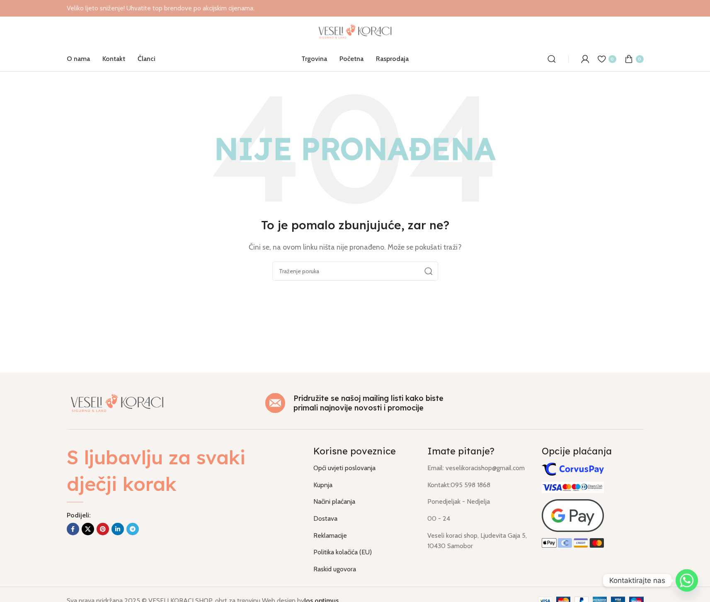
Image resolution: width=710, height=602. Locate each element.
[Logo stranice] (355, 31)
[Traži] (551, 59)
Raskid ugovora (334, 569)
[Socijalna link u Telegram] (132, 529)
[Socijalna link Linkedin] (117, 529)
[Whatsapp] (687, 580)
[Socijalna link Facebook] (73, 529)
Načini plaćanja (334, 501)
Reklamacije (330, 535)
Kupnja (322, 485)
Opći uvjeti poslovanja (344, 468)
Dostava (325, 518)
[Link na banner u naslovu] (355, 8)
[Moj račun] (585, 59)
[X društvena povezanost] (88, 529)
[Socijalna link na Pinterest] (103, 529)
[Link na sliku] (117, 402)
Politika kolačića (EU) (342, 552)
